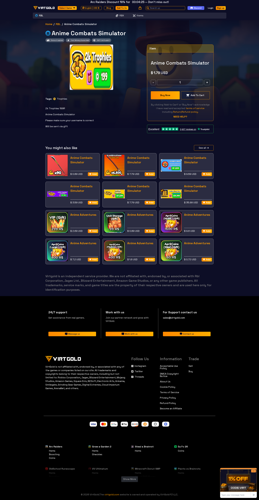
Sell (191, 366)
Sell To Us (122, 7)
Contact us (188, 333)
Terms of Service (169, 392)
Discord (197, 7)
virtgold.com (111, 494)
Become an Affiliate (171, 408)
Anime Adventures (83, 215)
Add (94, 174)
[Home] (86, 358)
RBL (58, 24)
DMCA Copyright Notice (169, 375)
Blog (108, 7)
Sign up (221, 7)
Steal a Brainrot (144, 446)
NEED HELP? (180, 116)
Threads (139, 377)
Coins (52, 458)
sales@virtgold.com (174, 317)
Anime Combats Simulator (81, 160)
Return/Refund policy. (185, 111)
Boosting (54, 454)
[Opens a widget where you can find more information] (238, 483)
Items (140, 15)
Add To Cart (197, 95)
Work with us (131, 333)
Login (210, 7)
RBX (121, 15)
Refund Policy (168, 403)
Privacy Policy (168, 398)
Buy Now (165, 95)
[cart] (140, 8)
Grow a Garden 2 (101, 446)
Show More (129, 479)
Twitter (139, 371)
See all (202, 147)
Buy (191, 371)
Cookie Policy (167, 387)
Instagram (140, 366)
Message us (74, 333)
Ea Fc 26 (183, 446)
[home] (44, 8)
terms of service (195, 108)
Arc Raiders (55, 446)
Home (48, 24)
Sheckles (97, 454)
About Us (165, 381)
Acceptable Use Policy (169, 367)
